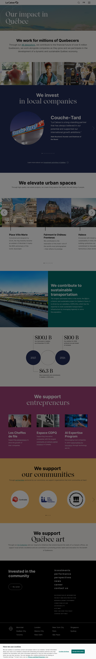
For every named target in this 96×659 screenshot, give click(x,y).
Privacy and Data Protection (36, 657)
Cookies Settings (64, 651)
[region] (48, 651)
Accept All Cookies (78, 651)
